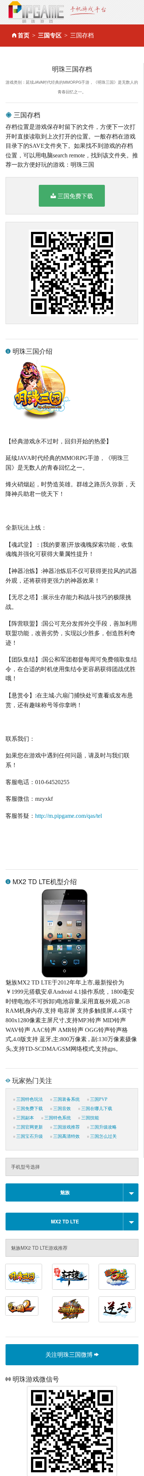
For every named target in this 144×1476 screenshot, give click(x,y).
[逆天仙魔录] (117, 1309)
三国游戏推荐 (66, 1127)
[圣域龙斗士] (70, 1309)
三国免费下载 (75, 195)
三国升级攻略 (103, 1127)
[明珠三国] (24, 1276)
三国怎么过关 (103, 1136)
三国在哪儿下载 (96, 1108)
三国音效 (61, 1108)
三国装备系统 (66, 1099)
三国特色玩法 (29, 1099)
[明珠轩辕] (70, 1276)
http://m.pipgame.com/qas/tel (68, 816)
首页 (24, 35)
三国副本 (24, 1117)
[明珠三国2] (22, 1306)
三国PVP (98, 1099)
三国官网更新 (29, 1127)
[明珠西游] (117, 1276)
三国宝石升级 (29, 1136)
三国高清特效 (66, 1136)
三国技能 (89, 1117)
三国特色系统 (57, 1117)
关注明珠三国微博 (69, 1354)
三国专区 (50, 35)
